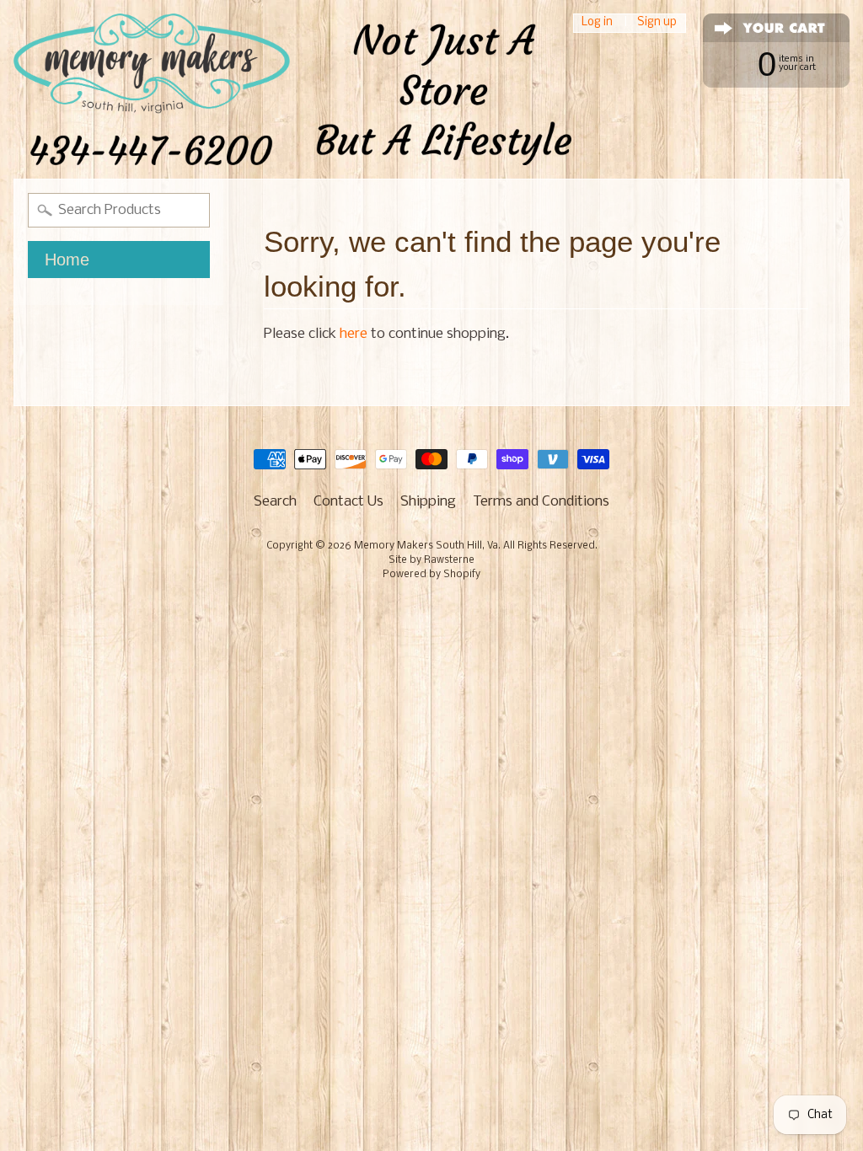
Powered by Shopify (431, 575)
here (353, 334)
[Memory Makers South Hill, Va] (292, 89)
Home (67, 259)
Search (275, 502)
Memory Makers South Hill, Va (426, 546)
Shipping (428, 502)
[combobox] (119, 210)
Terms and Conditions (541, 502)
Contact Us (348, 502)
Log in (597, 23)
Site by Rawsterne (431, 560)
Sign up (657, 23)
